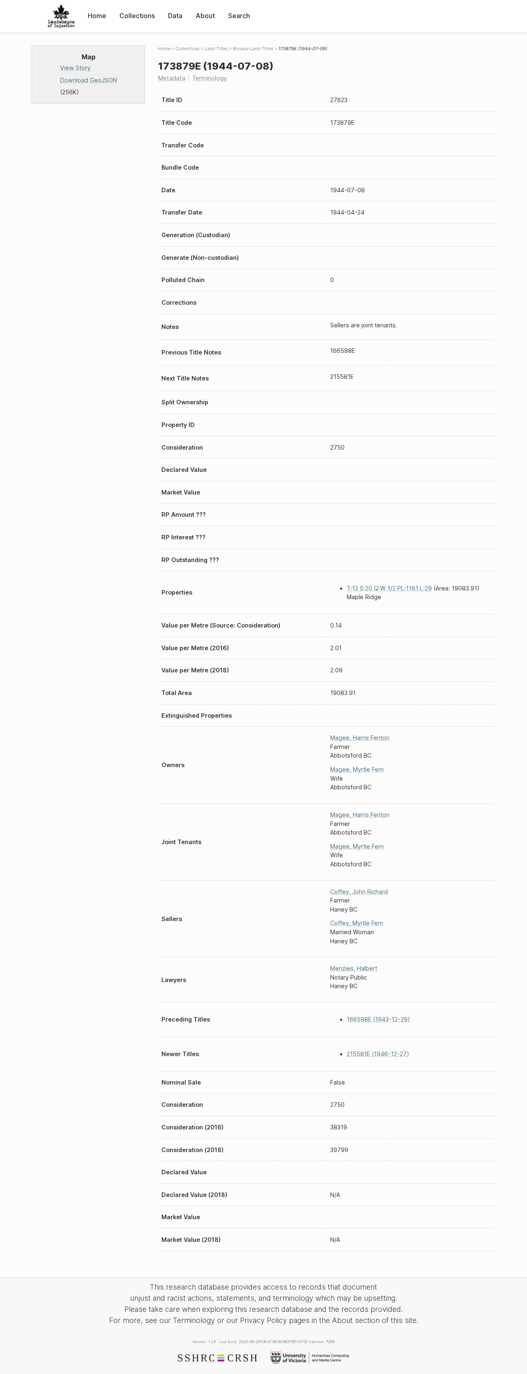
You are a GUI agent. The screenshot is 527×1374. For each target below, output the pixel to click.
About (205, 16)
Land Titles (216, 48)
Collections (137, 16)
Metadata (171, 78)
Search (239, 16)
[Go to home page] (61, 16)
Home (97, 16)
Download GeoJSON (88, 80)
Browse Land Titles (253, 48)
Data (175, 16)
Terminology (209, 78)
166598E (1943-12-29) (378, 1019)
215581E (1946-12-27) (378, 1053)
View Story (75, 67)
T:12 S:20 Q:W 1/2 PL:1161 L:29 (389, 588)
